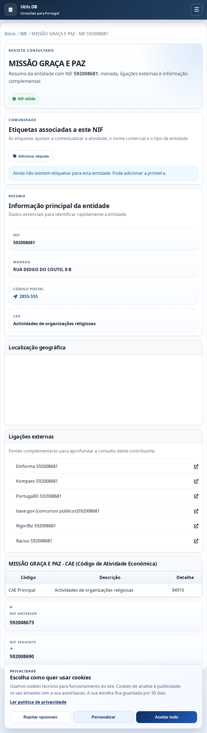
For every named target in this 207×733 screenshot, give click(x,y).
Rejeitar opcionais (40, 717)
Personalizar (103, 717)
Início (10, 34)
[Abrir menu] (197, 10)
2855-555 (28, 296)
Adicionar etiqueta (33, 156)
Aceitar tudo (166, 717)
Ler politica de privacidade (38, 702)
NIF (23, 34)
